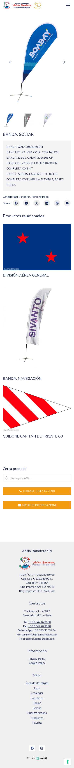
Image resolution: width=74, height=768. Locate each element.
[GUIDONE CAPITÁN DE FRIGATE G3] (37, 408)
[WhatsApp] (26, 203)
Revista (37, 723)
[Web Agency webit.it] (41, 758)
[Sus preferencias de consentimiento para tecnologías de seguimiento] (67, 761)
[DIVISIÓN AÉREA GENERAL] (37, 247)
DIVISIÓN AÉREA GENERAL (26, 275)
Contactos (37, 698)
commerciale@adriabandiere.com (39, 634)
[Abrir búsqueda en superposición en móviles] (37, 478)
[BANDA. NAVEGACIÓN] (37, 328)
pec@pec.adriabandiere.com (39, 639)
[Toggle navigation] (68, 5)
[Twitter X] (36, 203)
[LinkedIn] (46, 203)
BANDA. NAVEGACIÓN (22, 378)
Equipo (37, 703)
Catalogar (37, 693)
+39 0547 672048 (39, 626)
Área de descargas (37, 683)
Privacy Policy (37, 659)
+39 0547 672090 (39, 622)
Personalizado (40, 197)
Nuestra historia (37, 713)
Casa (37, 688)
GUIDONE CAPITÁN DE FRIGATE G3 (33, 436)
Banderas (24, 197)
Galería (37, 708)
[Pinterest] (57, 203)
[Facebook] (16, 203)
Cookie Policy (37, 663)
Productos (37, 718)
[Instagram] (42, 748)
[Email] (67, 203)
